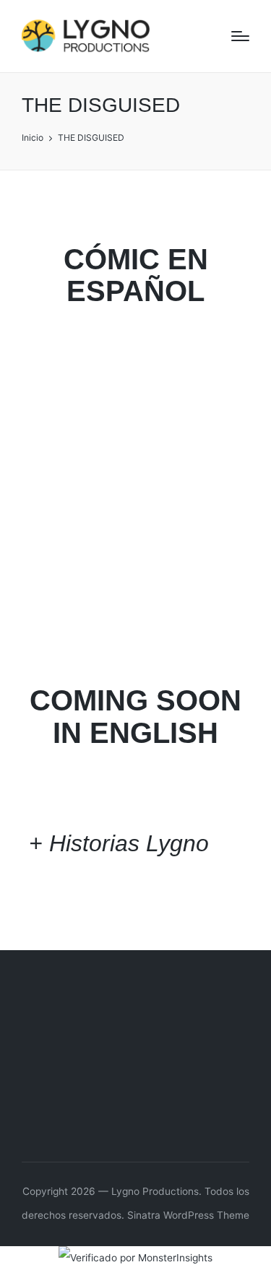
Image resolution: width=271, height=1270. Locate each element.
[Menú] (240, 36)
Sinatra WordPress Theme (188, 1215)
